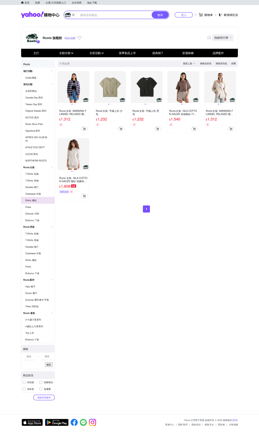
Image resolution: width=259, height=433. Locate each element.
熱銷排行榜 (221, 38)
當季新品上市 (127, 53)
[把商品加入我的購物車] (84, 128)
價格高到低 (221, 63)
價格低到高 (205, 63)
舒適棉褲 (188, 53)
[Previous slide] (60, 87)
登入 (183, 15)
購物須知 (196, 424)
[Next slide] (87, 87)
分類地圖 (233, 424)
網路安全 (209, 424)
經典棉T (157, 53)
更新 (235, 420)
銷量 (233, 63)
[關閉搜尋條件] (73, 15)
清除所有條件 (44, 397)
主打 (36, 53)
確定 (49, 364)
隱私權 (221, 424)
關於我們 (182, 424)
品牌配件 (218, 53)
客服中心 (169, 424)
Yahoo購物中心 (40, 15)
